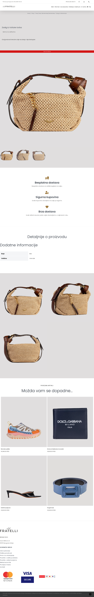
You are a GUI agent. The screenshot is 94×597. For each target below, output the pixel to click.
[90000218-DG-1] (70, 401)
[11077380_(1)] (24, 460)
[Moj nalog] (84, 2)
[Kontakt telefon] (88, 2)
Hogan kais (50, 508)
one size (32, 258)
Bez (30, 254)
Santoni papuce (5, 508)
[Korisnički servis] (79, 2)
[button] (90, 7)
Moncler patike (5, 449)
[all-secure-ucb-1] (47, 576)
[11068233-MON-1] (24, 401)
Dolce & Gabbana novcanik (55, 449)
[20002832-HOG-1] (70, 460)
